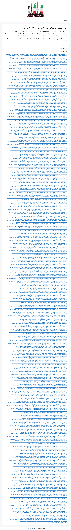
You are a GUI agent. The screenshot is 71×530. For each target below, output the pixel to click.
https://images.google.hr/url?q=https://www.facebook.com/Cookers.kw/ (38, 418)
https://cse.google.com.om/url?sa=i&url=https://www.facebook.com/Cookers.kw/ (37, 467)
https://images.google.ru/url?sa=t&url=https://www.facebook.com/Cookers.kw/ (49, 105)
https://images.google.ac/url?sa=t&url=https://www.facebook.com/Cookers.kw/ (37, 143)
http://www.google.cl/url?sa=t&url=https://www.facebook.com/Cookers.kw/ (37, 95)
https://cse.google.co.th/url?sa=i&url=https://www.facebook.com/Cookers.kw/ (49, 306)
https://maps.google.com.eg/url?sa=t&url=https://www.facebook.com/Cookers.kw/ (48, 436)
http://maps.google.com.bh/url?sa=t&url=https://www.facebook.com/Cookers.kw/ (36, 227)
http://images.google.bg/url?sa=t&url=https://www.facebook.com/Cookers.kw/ (49, 93)
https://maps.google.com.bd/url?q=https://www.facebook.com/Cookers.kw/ (34, 495)
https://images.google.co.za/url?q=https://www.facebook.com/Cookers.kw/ (50, 349)
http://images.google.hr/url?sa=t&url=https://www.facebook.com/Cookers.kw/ (49, 85)
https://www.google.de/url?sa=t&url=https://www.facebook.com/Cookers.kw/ (36, 64)
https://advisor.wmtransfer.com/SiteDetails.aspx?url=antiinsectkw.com (38, 444)
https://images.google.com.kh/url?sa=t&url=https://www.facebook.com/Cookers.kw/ (33, 129)
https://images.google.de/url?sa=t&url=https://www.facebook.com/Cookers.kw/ (49, 240)
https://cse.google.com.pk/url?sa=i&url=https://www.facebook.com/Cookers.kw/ (49, 402)
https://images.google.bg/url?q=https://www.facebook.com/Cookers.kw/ (50, 382)
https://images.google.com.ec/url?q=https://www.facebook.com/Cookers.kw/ (49, 413)
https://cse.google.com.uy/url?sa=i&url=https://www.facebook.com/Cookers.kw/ (33, 478)
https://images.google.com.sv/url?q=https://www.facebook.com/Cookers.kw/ (34, 461)
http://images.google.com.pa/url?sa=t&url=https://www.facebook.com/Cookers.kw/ (34, 222)
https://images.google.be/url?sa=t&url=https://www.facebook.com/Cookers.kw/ (49, 292)
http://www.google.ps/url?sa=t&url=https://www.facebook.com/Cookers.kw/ (50, 186)
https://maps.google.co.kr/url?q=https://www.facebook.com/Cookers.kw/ (50, 365)
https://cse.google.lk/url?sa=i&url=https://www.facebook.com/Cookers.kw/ (37, 450)
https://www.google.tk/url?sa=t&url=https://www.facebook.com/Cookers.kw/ (38, 199)
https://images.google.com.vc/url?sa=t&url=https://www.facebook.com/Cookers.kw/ (35, 140)
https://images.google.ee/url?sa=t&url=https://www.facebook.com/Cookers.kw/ (33, 98)
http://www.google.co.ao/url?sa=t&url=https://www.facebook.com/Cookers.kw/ (49, 113)
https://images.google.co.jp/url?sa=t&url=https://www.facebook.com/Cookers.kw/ (37, 251)
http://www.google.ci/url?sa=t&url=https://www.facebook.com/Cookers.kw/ (50, 158)
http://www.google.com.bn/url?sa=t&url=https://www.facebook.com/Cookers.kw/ (34, 114)
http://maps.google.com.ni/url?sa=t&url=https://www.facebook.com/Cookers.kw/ (33, 134)
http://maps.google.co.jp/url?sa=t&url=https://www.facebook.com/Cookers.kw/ (34, 69)
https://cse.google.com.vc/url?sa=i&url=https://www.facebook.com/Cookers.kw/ (35, 518)
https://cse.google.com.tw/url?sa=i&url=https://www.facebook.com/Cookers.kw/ (49, 281)
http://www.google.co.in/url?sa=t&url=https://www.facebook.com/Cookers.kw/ (49, 68)
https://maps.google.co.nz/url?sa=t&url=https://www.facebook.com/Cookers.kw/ (49, 343)
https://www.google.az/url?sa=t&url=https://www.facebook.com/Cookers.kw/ (49, 150)
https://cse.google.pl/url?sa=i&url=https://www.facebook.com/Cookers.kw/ (37, 285)
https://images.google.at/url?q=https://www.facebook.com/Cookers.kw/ (51, 318)
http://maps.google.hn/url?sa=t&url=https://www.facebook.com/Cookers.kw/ (36, 123)
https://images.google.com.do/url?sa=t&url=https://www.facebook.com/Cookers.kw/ (34, 120)
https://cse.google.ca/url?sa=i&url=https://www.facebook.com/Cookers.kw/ (36, 268)
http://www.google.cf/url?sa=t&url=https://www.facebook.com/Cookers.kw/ (36, 157)
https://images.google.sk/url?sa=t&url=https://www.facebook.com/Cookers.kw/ (49, 107)
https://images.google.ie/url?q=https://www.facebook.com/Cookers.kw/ (51, 363)
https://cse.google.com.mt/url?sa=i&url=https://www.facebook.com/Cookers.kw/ (49, 491)
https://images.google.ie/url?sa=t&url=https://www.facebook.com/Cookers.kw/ (36, 364)
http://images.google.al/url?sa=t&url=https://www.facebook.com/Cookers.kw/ (49, 147)
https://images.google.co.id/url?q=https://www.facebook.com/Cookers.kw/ (50, 289)
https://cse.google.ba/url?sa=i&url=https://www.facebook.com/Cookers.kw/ (50, 425)
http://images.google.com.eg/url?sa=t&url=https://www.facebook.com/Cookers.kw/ (48, 212)
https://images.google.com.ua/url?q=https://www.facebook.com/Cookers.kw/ (34, 313)
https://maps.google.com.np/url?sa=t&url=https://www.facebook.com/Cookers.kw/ (48, 220)
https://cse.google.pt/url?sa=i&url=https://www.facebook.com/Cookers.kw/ (36, 310)
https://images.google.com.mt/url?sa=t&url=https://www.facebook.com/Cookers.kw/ (32, 219)
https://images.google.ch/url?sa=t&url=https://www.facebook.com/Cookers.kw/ (49, 298)
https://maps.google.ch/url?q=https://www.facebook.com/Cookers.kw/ (36, 302)
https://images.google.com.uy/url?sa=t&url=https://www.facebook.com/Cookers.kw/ (48, 480)
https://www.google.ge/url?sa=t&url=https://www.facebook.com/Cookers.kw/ (36, 165)
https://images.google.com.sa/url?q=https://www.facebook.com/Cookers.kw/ (49, 388)
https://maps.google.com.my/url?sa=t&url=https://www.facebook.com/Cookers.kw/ (34, 347)
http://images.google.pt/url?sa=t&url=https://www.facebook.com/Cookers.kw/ (49, 102)
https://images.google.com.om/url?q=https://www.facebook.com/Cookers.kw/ (49, 466)
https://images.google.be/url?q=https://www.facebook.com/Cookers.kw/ (38, 294)
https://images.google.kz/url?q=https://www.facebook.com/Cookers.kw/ (37, 504)
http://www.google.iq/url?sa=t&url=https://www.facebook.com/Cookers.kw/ (50, 215)
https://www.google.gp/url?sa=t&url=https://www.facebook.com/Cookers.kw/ (49, 169)
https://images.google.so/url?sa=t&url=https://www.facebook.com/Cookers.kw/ (37, 193)
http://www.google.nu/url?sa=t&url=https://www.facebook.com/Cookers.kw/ (50, 184)
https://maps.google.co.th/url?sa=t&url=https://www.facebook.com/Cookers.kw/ (33, 72)
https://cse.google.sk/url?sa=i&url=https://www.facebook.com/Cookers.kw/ (50, 408)
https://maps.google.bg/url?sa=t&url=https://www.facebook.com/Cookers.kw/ (34, 387)
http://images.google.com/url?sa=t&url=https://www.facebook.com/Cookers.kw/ (36, 112)
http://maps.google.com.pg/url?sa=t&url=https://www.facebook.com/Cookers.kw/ (36, 185)
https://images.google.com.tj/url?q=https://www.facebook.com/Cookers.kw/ (50, 519)
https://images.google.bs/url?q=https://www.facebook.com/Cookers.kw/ (50, 471)
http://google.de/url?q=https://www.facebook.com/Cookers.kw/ (52, 54)
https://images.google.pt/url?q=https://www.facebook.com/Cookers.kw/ (51, 312)
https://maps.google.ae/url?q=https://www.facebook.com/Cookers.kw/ (51, 397)
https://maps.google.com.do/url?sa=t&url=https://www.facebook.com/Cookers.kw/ (34, 501)
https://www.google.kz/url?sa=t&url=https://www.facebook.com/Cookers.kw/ (49, 130)
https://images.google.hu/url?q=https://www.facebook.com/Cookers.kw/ (37, 373)
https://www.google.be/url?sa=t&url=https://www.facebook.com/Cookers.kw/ (37, 75)
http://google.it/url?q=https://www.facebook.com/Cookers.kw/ (53, 57)
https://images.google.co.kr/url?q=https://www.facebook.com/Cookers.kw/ (37, 367)
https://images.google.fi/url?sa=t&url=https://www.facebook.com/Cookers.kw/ (36, 78)
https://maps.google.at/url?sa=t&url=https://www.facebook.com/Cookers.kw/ (49, 320)
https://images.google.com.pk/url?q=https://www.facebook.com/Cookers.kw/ (34, 401)
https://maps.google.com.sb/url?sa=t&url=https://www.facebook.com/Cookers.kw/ (48, 136)
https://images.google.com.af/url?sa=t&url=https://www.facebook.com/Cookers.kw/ (48, 144)
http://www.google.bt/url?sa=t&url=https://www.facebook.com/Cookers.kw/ (50, 155)
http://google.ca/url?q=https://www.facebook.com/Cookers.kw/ (52, 59)
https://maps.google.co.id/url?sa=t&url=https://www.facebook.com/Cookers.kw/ (34, 288)
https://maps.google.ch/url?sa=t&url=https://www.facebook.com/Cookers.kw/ (49, 301)
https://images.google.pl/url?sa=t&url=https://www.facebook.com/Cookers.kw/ (49, 284)
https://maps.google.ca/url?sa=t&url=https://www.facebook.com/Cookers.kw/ (49, 267)
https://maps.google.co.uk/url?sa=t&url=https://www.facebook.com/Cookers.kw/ (49, 247)
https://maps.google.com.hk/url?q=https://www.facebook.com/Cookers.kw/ (36, 277)
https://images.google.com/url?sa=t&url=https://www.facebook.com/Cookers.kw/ (37, 291)
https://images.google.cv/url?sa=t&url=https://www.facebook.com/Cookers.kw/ (35, 160)
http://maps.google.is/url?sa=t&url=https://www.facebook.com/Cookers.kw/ (37, 216)
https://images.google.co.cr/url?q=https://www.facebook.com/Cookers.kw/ (37, 476)
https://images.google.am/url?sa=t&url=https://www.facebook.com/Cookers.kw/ (35, 148)
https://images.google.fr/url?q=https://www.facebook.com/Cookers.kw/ (51, 253)
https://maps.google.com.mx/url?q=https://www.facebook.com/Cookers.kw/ (50, 329)
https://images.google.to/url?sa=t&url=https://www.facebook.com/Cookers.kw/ (37, 202)
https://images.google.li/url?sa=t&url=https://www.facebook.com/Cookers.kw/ (34, 174)
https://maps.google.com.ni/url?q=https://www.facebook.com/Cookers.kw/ (50, 454)
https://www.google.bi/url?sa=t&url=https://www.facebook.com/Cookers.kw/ (49, 152)
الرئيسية (65, 20)
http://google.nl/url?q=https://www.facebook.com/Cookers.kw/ (24, 59)
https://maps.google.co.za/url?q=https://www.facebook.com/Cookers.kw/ (50, 351)
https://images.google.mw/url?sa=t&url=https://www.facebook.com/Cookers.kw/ (49, 181)
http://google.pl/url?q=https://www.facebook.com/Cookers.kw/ (53, 58)
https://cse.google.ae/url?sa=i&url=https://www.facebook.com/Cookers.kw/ (50, 399)
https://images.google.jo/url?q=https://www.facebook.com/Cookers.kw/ (39, 507)
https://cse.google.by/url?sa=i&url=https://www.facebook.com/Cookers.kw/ (50, 449)
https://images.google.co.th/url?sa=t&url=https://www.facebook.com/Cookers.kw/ (48, 303)
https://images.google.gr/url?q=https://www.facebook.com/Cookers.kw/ (51, 368)
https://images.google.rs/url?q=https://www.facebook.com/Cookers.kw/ (37, 435)
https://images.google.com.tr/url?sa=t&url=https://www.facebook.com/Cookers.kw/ (34, 316)
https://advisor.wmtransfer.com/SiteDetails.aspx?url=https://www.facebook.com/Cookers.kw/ (46, 443)
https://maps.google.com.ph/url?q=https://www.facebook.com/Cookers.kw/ (50, 374)
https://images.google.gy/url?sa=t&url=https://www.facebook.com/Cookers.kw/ (34, 171)
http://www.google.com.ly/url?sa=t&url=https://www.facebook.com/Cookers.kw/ (33, 131)
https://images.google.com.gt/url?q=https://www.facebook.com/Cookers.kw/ (36, 473)
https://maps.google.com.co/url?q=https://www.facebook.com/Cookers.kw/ (36, 406)
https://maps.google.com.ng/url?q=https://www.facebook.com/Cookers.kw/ (50, 442)
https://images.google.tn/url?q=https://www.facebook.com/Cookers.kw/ (39, 487)
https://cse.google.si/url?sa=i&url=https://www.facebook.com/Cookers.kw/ (36, 447)
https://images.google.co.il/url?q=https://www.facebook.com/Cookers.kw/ (50, 380)
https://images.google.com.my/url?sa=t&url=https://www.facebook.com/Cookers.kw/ (32, 344)
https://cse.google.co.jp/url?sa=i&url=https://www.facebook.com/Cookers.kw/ (49, 250)
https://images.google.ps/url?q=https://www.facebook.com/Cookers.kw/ (50, 468)
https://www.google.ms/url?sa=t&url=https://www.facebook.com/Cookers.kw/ (37, 239)
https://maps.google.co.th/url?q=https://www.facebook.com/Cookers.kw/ (36, 305)
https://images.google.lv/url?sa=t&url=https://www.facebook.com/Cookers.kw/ (35, 236)
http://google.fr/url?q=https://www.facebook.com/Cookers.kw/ (53, 55)
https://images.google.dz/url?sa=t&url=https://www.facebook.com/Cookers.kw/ (34, 210)
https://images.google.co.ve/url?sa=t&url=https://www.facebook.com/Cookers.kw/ (48, 226)
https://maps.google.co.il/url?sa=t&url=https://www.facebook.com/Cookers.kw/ (35, 378)
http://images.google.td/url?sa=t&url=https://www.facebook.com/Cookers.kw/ (36, 196)
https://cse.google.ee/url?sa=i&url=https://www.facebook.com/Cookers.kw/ (50, 430)
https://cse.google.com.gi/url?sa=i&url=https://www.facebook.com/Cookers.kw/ (34, 512)
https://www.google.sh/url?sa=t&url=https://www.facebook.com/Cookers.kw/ (49, 189)
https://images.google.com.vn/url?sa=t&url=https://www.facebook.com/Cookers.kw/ (48, 309)
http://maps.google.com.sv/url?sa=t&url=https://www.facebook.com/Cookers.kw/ (35, 137)
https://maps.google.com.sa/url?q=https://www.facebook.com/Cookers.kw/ (35, 389)
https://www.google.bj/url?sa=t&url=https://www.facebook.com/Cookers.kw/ (36, 154)
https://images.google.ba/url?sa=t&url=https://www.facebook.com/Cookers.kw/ (37, 151)
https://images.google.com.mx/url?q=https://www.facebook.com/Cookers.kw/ (49, 332)
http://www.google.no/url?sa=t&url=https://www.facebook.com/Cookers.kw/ (37, 81)
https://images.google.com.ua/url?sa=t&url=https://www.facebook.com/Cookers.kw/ (34, 109)
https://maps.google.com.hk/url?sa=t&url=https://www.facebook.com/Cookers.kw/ (48, 275)
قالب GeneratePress (29, 528)
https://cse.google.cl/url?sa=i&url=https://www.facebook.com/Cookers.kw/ (50, 357)
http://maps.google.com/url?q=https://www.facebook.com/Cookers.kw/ (22, 54)
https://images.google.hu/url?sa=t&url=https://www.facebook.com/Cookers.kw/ (35, 66)
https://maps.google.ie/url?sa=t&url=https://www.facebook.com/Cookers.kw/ (49, 99)
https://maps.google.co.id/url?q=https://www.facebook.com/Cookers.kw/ (50, 287)
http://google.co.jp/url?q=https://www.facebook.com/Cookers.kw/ (24, 55)
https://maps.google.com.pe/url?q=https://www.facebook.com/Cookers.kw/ (37, 395)
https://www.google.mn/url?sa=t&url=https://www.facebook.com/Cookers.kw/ (49, 237)
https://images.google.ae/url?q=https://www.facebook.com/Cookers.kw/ (37, 398)
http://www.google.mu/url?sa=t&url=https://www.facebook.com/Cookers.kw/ (36, 179)
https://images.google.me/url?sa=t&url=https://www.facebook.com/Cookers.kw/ (36, 176)
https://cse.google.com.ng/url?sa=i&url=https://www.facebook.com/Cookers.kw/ (33, 440)
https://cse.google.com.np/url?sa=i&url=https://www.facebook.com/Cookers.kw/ (49, 488)
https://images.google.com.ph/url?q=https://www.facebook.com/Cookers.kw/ (38, 375)
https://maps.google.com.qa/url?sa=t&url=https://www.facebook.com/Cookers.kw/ (33, 224)
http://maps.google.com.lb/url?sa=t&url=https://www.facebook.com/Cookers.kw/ (49, 217)
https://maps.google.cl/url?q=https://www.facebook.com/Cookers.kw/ (38, 356)
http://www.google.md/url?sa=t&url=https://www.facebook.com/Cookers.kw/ (49, 175)
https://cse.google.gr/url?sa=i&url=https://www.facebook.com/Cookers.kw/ (38, 370)
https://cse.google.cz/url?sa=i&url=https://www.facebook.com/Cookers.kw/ (35, 327)
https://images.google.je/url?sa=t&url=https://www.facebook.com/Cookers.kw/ (35, 126)
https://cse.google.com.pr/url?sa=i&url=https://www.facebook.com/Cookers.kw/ (49, 463)
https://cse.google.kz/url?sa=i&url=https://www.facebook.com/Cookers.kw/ (50, 502)
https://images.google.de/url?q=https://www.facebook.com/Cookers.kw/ (37, 241)
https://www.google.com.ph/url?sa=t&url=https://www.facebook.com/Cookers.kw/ (48, 71)
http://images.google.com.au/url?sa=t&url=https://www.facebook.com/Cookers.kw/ (48, 74)
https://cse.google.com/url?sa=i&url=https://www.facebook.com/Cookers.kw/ (49, 411)
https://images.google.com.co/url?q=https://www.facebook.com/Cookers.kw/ (34, 404)
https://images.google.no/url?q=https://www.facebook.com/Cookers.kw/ (50, 377)
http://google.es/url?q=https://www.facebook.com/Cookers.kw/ (24, 58)
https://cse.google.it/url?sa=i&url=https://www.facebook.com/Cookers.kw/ (34, 257)
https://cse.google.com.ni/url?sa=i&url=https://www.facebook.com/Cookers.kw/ (33, 456)
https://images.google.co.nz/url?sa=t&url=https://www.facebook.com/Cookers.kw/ (48, 88)
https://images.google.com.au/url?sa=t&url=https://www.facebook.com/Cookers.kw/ (48, 278)
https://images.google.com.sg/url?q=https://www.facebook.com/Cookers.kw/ (38, 361)
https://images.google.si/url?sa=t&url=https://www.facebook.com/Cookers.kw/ (49, 446)
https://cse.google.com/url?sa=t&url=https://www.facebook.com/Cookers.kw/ (37, 230)
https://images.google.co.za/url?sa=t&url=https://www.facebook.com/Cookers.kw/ (36, 92)
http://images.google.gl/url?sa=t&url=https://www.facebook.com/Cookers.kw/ (35, 168)
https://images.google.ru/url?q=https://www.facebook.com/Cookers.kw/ (37, 271)
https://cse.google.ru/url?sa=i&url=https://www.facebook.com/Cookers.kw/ (50, 270)
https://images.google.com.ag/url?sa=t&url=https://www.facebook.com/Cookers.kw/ (33, 145)
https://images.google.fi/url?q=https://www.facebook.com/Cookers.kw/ (39, 339)
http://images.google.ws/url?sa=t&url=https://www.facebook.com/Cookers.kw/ (49, 206)
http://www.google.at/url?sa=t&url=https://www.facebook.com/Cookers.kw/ (50, 110)
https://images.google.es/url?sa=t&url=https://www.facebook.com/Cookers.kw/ (49, 243)
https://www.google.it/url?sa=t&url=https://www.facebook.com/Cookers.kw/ (37, 61)
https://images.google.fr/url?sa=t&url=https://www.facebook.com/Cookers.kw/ (36, 254)
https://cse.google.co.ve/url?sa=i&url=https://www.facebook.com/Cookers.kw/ (49, 428)
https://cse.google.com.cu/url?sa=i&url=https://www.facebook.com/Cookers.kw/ (49, 508)
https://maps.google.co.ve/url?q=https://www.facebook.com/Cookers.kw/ (36, 426)
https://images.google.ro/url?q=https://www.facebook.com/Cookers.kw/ (37, 325)
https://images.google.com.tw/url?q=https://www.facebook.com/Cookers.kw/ (34, 282)
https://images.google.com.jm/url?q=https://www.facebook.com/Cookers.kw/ (49, 516)
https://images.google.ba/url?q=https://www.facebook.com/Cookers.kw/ (38, 423)
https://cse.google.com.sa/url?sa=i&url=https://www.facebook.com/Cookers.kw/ (49, 391)
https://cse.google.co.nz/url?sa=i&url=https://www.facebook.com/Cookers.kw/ (34, 341)
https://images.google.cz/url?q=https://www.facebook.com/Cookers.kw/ (51, 326)
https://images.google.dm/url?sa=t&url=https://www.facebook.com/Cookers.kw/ (36, 162)
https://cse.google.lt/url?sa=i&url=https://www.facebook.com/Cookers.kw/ (50, 416)
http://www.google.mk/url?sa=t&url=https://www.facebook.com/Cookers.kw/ (49, 178)
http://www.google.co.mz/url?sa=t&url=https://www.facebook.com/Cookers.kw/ (49, 133)
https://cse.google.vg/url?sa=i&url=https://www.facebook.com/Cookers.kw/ (36, 453)
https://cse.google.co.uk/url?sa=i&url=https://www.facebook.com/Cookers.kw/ (35, 248)
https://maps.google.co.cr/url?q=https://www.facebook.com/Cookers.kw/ (50, 477)
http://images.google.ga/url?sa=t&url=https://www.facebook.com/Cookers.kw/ (49, 164)
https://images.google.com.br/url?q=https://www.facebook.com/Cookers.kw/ (49, 258)
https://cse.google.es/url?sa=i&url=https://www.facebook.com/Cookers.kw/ (41, 244)
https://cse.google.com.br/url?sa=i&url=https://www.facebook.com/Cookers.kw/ (34, 260)
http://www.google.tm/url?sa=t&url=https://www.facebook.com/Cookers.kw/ (50, 200)
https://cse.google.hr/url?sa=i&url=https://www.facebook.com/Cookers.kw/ (50, 419)
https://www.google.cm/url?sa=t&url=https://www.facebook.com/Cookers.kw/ (49, 229)
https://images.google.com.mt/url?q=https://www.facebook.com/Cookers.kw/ (34, 492)
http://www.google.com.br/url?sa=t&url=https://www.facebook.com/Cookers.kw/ (49, 65)
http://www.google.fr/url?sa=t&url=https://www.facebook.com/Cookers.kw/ (50, 82)
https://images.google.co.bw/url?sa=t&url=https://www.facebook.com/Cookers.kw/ (48, 116)
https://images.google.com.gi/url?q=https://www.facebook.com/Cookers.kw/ (50, 511)
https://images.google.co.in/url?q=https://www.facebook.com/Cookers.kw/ (50, 264)
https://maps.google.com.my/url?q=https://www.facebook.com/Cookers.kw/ (50, 346)
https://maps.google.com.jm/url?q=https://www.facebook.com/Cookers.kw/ (36, 515)
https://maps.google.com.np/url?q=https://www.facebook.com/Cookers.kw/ (34, 490)
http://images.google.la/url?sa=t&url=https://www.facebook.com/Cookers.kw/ (49, 172)
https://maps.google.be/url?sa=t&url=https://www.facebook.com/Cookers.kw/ (49, 295)
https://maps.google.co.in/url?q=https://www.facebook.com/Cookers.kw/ (37, 263)
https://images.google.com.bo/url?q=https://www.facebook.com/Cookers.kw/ (35, 470)
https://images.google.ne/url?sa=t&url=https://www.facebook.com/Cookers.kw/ (36, 182)
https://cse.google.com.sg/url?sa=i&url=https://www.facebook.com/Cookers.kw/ (34, 358)
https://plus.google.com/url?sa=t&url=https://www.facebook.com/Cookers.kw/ (49, 62)
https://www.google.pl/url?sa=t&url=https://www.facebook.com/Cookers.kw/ (35, 83)
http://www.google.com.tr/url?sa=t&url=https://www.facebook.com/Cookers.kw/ (49, 90)
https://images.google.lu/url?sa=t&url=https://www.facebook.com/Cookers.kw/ (49, 234)
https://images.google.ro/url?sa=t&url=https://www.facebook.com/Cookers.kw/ (36, 103)
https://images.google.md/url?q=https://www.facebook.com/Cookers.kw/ (50, 514)
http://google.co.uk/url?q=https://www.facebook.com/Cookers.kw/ (24, 57)
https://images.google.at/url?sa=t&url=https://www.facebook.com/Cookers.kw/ (36, 319)
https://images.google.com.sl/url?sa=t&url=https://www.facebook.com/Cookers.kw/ (34, 191)
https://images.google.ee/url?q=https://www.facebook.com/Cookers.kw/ (37, 432)
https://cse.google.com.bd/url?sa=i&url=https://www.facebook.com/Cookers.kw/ (49, 494)
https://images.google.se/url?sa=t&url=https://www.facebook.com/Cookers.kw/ (36, 106)
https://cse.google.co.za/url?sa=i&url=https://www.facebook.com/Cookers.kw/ (36, 353)
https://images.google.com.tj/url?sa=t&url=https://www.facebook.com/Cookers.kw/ (48, 198)
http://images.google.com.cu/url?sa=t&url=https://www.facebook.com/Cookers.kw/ (48, 231)
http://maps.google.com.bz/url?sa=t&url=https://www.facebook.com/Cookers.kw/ (35, 117)
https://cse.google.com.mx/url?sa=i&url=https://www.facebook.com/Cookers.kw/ (33, 330)
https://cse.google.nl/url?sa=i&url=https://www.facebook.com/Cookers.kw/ (37, 279)
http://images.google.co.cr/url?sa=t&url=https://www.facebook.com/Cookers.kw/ (49, 209)
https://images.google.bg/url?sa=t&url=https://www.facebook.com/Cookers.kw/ (37, 384)
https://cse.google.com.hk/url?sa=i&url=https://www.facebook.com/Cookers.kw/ (49, 272)
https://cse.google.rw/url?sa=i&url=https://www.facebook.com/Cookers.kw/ (36, 521)
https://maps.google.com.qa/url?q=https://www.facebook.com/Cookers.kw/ (36, 459)
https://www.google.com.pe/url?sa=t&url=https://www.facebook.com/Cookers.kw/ (33, 89)
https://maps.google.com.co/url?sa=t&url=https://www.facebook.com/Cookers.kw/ (48, 405)
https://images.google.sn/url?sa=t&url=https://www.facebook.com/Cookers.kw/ (49, 192)
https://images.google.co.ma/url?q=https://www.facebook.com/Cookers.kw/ (50, 505)
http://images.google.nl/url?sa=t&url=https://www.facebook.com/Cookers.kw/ (49, 79)
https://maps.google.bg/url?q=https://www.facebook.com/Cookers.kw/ (51, 385)
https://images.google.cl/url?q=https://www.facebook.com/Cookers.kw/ (51, 354)
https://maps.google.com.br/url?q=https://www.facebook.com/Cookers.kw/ (50, 261)
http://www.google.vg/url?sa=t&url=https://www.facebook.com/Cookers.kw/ (37, 205)
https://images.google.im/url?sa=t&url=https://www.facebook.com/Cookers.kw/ (49, 124)
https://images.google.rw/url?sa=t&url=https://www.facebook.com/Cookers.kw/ (36, 188)
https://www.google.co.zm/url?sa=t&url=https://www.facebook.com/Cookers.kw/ (34, 208)
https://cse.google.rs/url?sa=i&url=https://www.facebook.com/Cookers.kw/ (50, 433)
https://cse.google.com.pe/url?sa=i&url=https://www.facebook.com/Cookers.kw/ (33, 392)
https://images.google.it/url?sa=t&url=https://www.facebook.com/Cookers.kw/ (49, 255)
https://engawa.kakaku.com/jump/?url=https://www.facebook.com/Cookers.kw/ (49, 340)
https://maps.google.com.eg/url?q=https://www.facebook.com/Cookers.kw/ (34, 437)
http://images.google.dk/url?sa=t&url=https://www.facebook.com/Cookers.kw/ (49, 96)
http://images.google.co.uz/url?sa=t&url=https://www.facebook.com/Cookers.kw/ (48, 203)
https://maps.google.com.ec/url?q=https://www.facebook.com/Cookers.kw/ (36, 415)
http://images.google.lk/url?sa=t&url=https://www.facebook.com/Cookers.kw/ (36, 233)
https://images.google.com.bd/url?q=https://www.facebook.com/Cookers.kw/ (49, 497)
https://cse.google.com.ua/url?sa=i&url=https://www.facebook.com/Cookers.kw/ (49, 315)
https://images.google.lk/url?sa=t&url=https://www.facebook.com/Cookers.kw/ (49, 452)
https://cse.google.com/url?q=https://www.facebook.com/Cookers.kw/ (35, 412)
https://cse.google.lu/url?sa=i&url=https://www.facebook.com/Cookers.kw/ (37, 481)
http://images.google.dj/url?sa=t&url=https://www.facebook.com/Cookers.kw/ (49, 161)
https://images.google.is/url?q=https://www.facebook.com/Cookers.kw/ (36, 484)
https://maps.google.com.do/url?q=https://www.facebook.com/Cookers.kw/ (50, 499)
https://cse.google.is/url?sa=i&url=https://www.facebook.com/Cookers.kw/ (50, 483)
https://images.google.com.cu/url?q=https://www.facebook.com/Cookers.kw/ (35, 509)
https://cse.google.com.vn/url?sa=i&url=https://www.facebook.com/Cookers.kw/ (33, 308)
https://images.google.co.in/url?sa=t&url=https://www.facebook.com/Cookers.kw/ (36, 265)
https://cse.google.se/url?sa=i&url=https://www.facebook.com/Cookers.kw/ (36, 296)
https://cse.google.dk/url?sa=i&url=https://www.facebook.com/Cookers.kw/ (36, 333)
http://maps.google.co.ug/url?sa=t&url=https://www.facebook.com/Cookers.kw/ (49, 138)
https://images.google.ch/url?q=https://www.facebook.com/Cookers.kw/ (39, 299)
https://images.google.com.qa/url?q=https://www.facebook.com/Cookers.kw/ (49, 457)
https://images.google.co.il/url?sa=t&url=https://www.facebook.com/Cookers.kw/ (34, 86)
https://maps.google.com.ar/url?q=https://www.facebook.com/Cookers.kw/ (34, 336)
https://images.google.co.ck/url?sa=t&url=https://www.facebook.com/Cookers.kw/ (48, 119)
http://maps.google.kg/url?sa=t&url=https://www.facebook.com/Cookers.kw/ (50, 127)
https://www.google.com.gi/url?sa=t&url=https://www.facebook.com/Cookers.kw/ (48, 167)
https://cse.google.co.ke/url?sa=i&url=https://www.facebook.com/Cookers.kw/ (49, 485)
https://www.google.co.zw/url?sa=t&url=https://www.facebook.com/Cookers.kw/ (49, 141)
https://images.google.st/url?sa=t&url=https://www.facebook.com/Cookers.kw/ (49, 195)
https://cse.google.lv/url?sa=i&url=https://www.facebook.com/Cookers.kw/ (50, 422)
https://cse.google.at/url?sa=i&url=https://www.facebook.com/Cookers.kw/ (38, 322)
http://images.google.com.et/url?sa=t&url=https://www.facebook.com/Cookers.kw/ (32, 213)
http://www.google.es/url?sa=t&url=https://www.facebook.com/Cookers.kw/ (50, 76)
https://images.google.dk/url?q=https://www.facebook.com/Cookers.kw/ (50, 334)
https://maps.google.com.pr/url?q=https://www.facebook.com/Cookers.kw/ (35, 464)
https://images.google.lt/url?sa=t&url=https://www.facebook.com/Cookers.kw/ (34, 100)
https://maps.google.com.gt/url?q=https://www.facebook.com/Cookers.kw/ (50, 474)
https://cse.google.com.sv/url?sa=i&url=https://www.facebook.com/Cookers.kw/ (49, 460)
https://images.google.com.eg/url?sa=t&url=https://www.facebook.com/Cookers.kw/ (48, 439)
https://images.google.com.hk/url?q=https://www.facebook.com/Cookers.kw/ (34, 274)
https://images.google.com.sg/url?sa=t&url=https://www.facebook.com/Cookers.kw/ (48, 360)
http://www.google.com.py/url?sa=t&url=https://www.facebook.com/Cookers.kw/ (49, 223)
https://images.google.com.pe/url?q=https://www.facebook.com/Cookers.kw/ (49, 394)
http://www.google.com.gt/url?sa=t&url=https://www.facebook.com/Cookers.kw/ (49, 121)
